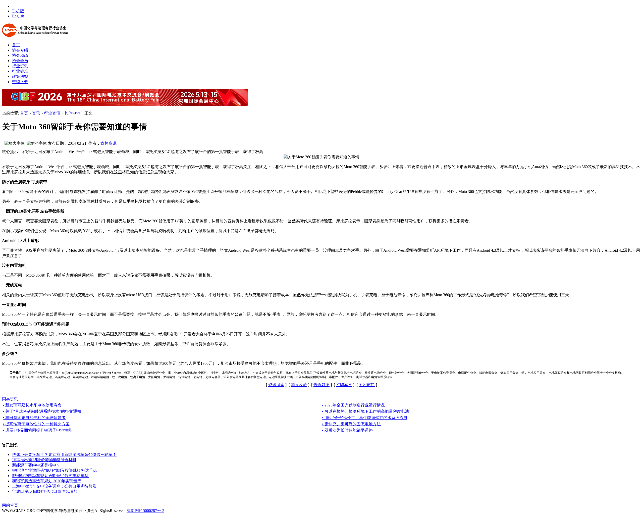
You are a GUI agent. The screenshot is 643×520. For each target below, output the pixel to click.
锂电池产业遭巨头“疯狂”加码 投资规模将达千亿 (54, 470)
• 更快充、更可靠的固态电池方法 (351, 424)
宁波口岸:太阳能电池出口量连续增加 (44, 491)
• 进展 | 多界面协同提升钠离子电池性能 (37, 430)
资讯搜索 (276, 385)
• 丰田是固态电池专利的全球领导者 (34, 417)
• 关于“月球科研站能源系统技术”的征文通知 (42, 411)
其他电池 (72, 113)
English (18, 16)
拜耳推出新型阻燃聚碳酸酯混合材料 (44, 460)
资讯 (36, 113)
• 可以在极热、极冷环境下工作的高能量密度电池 (365, 411)
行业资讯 (52, 113)
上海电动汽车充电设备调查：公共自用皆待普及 (54, 486)
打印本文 (344, 385)
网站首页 (10, 505)
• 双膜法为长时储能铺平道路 (347, 430)
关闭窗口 (367, 385)
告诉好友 (321, 385)
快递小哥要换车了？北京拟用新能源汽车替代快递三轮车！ (64, 454)
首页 (24, 113)
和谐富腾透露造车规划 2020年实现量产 (46, 481)
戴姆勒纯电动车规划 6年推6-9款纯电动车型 (50, 476)
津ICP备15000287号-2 (145, 510)
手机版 (18, 11)
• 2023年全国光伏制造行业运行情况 (353, 405)
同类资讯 (10, 399)
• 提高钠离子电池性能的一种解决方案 (36, 424)
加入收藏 (299, 385)
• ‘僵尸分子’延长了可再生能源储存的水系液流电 (364, 417)
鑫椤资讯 (108, 143)
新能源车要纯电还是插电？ (36, 465)
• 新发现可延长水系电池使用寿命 (32, 405)
